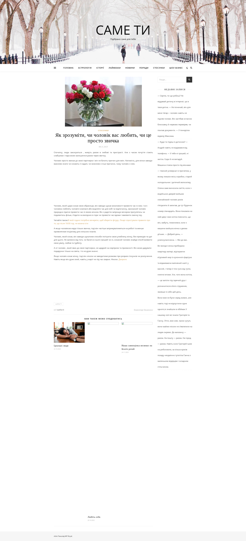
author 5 (58, 304)
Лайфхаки (115, 68)
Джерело (123, 259)
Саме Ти (123, 29)
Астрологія (85, 68)
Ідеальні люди (61, 345)
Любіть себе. (94, 517)
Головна (68, 68)
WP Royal (68, 536)
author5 (60, 310)
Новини (130, 68)
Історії (100, 68)
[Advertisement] (103, 185)
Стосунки (159, 68)
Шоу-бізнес (176, 68)
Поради (143, 68)
